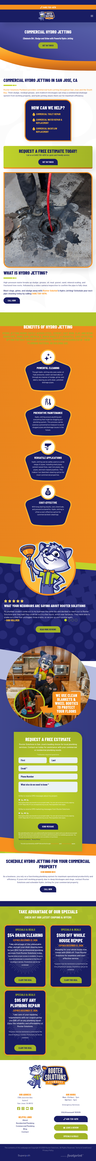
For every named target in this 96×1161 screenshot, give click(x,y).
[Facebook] (19, 1108)
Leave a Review (72, 1127)
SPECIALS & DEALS (70, 1136)
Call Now (12, 300)
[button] (65, 623)
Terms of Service (66, 843)
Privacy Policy (36, 839)
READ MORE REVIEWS (48, 632)
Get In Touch (48, 45)
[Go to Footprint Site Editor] (72, 1156)
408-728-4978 (72, 1119)
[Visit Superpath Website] (24, 1156)
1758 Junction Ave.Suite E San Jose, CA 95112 (25, 1100)
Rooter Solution (50, 290)
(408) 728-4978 (49, 7)
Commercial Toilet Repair (48, 114)
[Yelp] (32, 1108)
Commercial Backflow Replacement (46, 130)
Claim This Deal (25, 980)
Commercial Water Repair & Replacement (49, 121)
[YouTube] (27, 1108)
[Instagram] (23, 1108)
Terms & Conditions (24, 839)
